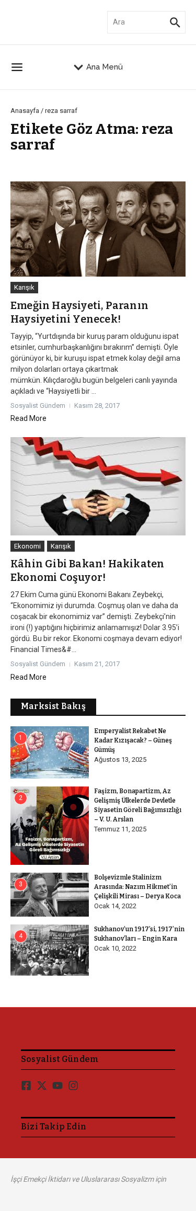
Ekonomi (27, 546)
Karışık (24, 287)
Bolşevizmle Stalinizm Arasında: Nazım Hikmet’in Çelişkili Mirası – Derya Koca (137, 887)
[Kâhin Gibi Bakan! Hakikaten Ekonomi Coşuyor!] (98, 486)
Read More (28, 418)
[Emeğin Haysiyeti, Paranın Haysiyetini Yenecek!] (98, 229)
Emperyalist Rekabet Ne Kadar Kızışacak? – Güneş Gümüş (133, 740)
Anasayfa (24, 111)
